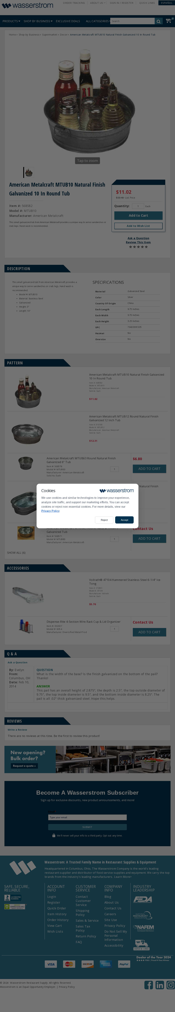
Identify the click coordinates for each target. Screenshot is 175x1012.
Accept (124, 520)
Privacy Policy (50, 511)
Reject (104, 520)
